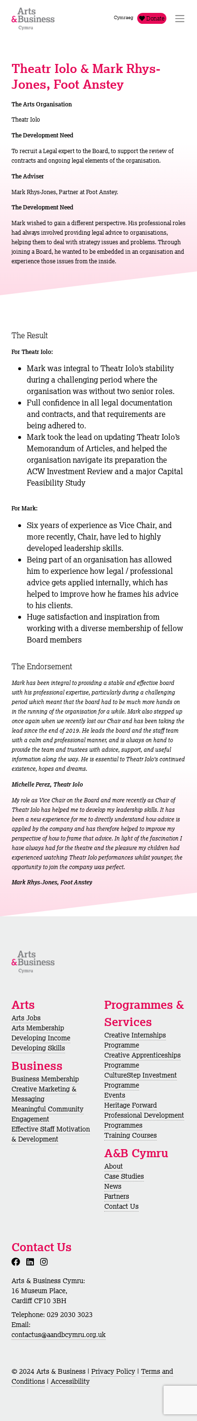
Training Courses (130, 1135)
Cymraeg (123, 17)
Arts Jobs (26, 1018)
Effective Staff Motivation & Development (50, 1134)
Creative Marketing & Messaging (44, 1094)
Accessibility (70, 1381)
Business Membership (45, 1079)
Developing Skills (38, 1048)
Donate (154, 18)
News (112, 1186)
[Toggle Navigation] (180, 18)
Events (114, 1095)
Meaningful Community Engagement (47, 1114)
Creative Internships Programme (135, 1040)
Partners (116, 1196)
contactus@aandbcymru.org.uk (58, 1334)
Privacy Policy (113, 1371)
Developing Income (40, 1038)
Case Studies (124, 1176)
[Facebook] (17, 1261)
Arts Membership (37, 1028)
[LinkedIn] (32, 1261)
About (113, 1166)
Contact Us (121, 1206)
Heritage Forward (130, 1105)
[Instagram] (46, 1261)
